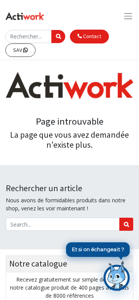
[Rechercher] (126, 224)
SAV (18, 50)
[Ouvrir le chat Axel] (116, 276)
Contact (91, 36)
